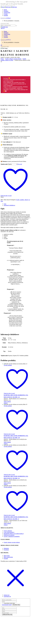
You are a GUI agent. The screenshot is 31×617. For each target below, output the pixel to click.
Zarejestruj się (7, 596)
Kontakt (6, 558)
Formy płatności (8, 530)
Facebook (6, 549)
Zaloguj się (6, 595)
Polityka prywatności (9, 535)
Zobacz (6, 403)
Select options (7, 401)
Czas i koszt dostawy (9, 532)
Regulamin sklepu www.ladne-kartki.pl (14, 533)
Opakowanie (4, 164)
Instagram (6, 548)
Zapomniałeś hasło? (7, 604)
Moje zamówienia (8, 557)
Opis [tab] (5, 204)
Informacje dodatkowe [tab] (9, 205)
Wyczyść (19, 164)
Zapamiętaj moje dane (9, 603)
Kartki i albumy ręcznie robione (13, 58)
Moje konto (7, 555)
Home (2, 58)
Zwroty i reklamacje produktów (12, 536)
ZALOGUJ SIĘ (5, 23)
